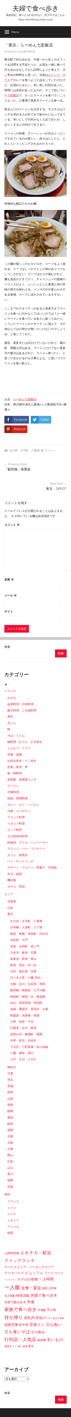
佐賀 (10, 1186)
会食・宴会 (31, 1287)
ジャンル (10, 690)
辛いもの (55, 1339)
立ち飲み (38, 1332)
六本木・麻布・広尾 (23, 952)
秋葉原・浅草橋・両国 (24, 1015)
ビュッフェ (34, 1273)
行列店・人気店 (20, 1339)
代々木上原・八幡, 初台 (25, 977)
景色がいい (44, 1318)
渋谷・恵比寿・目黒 (23, 971)
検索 (7, 647)
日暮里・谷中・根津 (23, 1028)
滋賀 (10, 1130)
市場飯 (42, 1310)
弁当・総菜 (14, 874)
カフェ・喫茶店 (17, 855)
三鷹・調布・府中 (21, 1053)
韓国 (10, 1233)
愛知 (10, 1117)
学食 (31, 1302)
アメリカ (13, 1226)
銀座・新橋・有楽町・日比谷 (29, 933)
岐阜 (10, 1123)
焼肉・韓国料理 (17, 798)
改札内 (29, 1318)
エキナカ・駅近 (35, 1252)
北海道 (11, 901)
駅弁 (31, 1346)
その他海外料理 (17, 836)
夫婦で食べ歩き (35, 8)
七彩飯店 (13, 95)
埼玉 (10, 1079)
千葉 (10, 1073)
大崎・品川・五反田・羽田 (27, 984)
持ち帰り (13, 1317)
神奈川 (11, 1067)
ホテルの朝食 (27, 1279)
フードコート (54, 1273)
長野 (10, 1105)
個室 (45, 1288)
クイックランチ (19, 1260)
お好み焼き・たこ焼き (21, 760)
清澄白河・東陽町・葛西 (26, 1034)
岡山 (10, 1155)
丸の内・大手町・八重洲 (24, 450)
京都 (10, 1136)
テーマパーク (14, 1273)
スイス (11, 1214)
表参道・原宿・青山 (23, 959)
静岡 (10, 1111)
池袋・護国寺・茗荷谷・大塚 (29, 1009)
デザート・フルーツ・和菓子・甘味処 (32, 867)
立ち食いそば (17, 1331)
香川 (10, 1174)
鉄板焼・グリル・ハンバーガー (27, 842)
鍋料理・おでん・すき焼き (24, 742)
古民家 (52, 1288)
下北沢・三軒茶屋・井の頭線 (29, 1047)
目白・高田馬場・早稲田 (26, 1003)
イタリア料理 (16, 823)
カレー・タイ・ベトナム (23, 805)
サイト (8, 611)
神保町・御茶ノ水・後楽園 (27, 996)
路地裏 (41, 1340)
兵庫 (10, 1149)
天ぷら (11, 723)
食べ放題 (22, 1346)
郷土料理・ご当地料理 (21, 710)
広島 (10, 1161)
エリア (8, 894)
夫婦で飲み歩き (15, 1302)
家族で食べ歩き (20, 1309)
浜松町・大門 (19, 940)
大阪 (10, 1142)
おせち (11, 698)
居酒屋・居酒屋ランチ (21, 779)
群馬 (10, 1092)
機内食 (11, 880)
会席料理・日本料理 (20, 704)
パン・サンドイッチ (20, 861)
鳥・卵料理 (14, 773)
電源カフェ (10, 1346)
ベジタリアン (10, 1280)
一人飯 (12, 1287)
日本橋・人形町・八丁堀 (26, 927)
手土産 (51, 1310)
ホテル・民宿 (16, 886)
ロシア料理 (14, 830)
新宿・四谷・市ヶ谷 (23, 965)
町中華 (23, 1325)
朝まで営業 (58, 1318)
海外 (7, 1194)
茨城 (10, 1086)
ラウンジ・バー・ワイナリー (26, 848)
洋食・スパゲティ (19, 811)
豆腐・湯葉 (14, 754)
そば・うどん (16, 735)
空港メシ (37, 1324)
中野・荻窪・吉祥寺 (23, 1040)
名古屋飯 (9, 1295)
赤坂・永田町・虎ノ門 (24, 946)
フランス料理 (16, 817)
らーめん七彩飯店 (24, 399)
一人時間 (46, 1279)
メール (10, 595)
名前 (9, 579)
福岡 (10, 1180)
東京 (10, 914)
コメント (12, 525)
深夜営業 (11, 1325)
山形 (10, 907)
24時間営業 (11, 1253)
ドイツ (11, 1208)
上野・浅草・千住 (21, 1021)
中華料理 (13, 792)
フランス (13, 1201)
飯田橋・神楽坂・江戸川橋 (27, 990)
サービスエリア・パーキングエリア (29, 1267)
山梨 (10, 1098)
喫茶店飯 (22, 1295)
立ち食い (54, 1324)
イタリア (13, 1220)
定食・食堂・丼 (17, 767)
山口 (10, 1168)
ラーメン (50, 450)
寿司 (10, 716)
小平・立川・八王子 (23, 1059)
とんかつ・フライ (19, 748)
